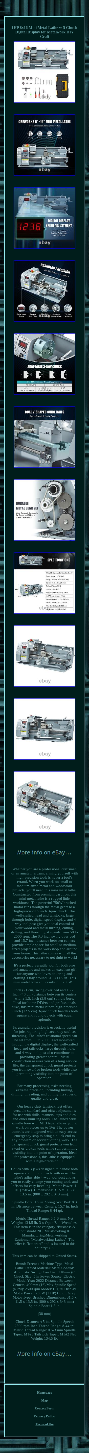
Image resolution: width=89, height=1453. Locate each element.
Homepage (44, 1392)
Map (44, 1400)
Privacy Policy (44, 1416)
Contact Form (44, 1408)
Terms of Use (45, 1424)
